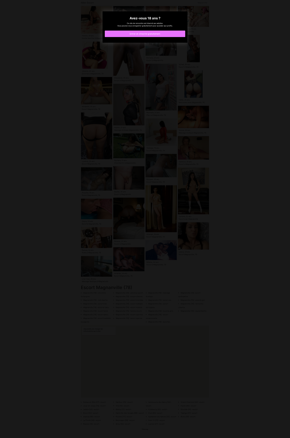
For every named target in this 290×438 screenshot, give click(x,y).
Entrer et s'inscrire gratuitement (145, 34)
